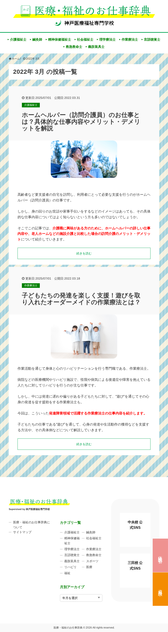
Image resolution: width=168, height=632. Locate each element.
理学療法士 (107, 39)
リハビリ (70, 567)
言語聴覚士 (152, 39)
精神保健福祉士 (59, 39)
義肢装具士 (96, 46)
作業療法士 (130, 39)
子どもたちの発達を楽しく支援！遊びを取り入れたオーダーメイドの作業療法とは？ (81, 299)
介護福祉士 (18, 39)
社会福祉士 (85, 39)
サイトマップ (22, 532)
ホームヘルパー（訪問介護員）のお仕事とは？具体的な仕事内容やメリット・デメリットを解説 (81, 122)
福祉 (67, 573)
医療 (89, 567)
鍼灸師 (37, 39)
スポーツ (92, 561)
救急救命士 (74, 46)
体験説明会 (160, 555)
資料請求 (160, 588)
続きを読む (84, 253)
